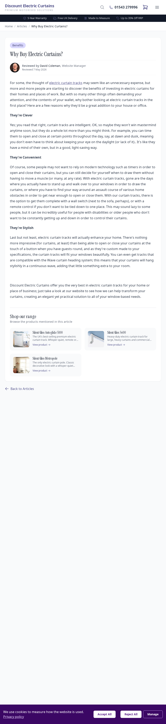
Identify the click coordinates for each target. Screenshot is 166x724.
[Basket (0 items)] (145, 7)
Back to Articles (22, 388)
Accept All (105, 714)
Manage (153, 714)
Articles (22, 26)
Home (9, 26)
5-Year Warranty (37, 18)
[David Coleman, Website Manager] (15, 67)
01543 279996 (126, 7)
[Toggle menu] (157, 7)
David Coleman (50, 66)
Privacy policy (13, 716)
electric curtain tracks (65, 83)
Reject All (131, 714)
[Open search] (102, 7)
